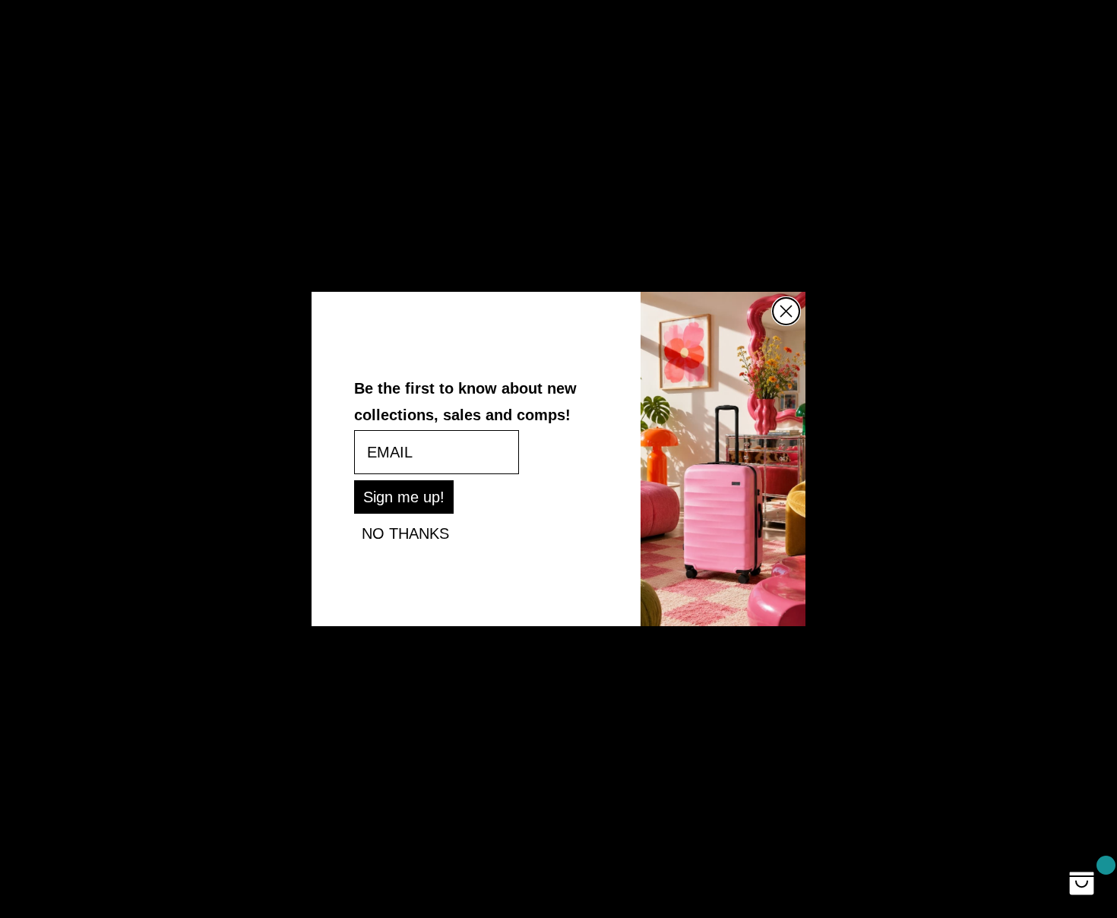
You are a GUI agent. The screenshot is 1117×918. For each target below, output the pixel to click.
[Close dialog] (786, 311)
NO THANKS (405, 533)
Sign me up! (404, 497)
